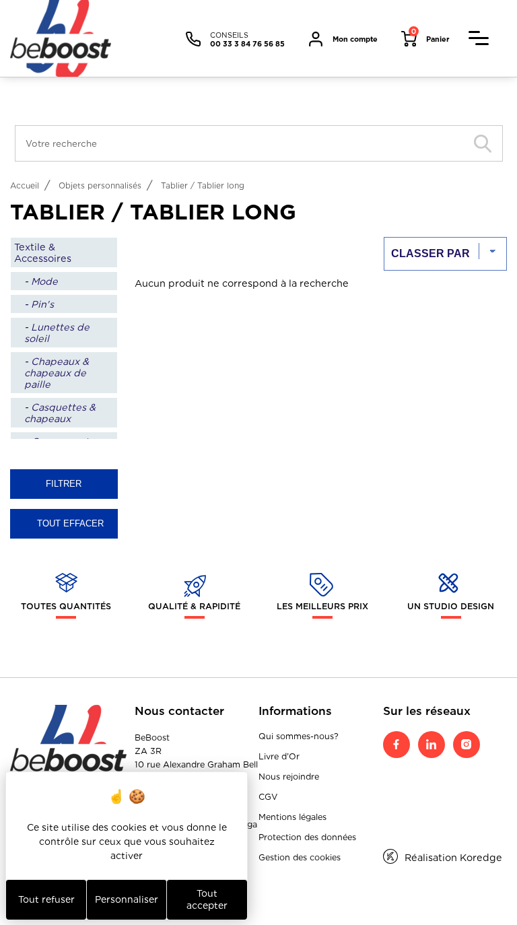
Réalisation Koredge (453, 857)
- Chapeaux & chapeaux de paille (56, 372)
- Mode (41, 281)
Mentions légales (292, 817)
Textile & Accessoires (42, 252)
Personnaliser (126, 899)
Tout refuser (46, 899)
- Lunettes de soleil (57, 332)
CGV (267, 797)
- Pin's (39, 304)
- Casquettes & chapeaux (60, 412)
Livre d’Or (279, 756)
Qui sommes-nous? (298, 736)
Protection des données (307, 837)
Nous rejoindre (288, 777)
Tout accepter (207, 899)
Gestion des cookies (299, 857)
